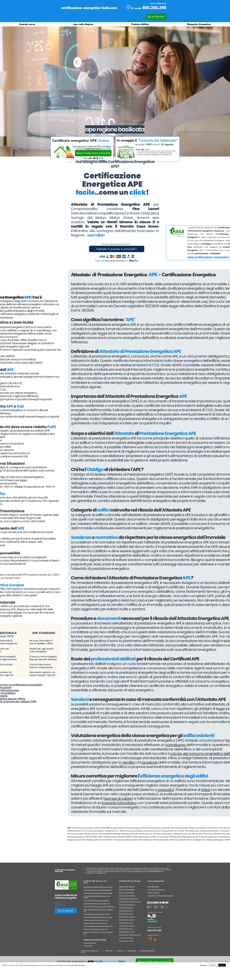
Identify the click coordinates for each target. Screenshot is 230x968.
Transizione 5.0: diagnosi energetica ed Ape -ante (98, 917)
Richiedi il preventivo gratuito (95, 940)
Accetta (222, 965)
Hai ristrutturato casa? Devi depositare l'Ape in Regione (97, 896)
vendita (128, 762)
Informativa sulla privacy (78, 965)
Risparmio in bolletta (153, 893)
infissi (206, 789)
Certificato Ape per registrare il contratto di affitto (98, 893)
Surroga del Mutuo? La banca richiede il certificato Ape (99, 907)
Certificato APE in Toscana (126, 932)
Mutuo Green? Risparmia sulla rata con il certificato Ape (98, 910)
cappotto (165, 789)
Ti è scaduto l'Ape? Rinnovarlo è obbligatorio (96, 901)
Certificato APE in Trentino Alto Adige (130, 935)
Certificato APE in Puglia (126, 923)
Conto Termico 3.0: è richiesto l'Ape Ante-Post (97, 914)
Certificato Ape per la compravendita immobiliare (98, 890)
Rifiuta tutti (213, 965)
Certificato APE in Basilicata (127, 890)
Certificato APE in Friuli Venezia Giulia (130, 902)
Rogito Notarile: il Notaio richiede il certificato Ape (98, 887)
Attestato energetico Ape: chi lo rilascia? (95, 923)
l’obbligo (129, 301)
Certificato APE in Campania (127, 896)
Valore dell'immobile (153, 887)
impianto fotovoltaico (119, 802)
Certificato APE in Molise (126, 908)
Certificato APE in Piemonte (127, 920)
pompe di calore (118, 798)
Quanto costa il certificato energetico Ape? (96, 920)
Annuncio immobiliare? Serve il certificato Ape (97, 903)
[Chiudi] (228, 965)
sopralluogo (176, 744)
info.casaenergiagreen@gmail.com (136, 871)
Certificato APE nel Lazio (126, 911)
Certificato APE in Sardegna (127, 926)
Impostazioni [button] (203, 965)
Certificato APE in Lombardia (127, 917)
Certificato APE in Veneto (126, 941)
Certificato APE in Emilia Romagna (129, 899)
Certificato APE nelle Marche (127, 905)
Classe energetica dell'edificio (156, 890)
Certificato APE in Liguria (126, 914)
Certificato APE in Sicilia (126, 929)
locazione (149, 762)
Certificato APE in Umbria (126, 938)
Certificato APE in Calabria (126, 893)
